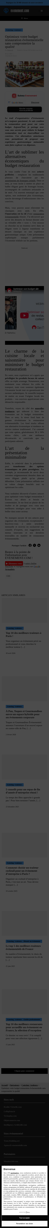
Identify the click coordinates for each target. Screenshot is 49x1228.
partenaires (15, 1173)
